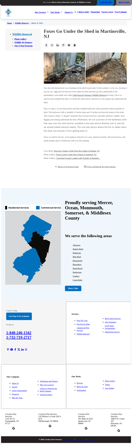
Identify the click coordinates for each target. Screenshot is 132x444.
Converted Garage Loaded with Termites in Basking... (78, 158)
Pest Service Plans (83, 324)
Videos (107, 385)
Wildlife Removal (22, 34)
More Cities (73, 288)
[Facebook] (15, 349)
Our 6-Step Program (23, 46)
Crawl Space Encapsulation (110, 327)
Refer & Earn (124, 2)
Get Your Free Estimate (19, 316)
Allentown (76, 245)
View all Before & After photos (101, 167)
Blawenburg (77, 265)
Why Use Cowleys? (47, 385)
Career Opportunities (19, 391)
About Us (68, 12)
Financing (95, 12)
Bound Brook (77, 268)
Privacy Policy (68, 440)
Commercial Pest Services (83, 329)
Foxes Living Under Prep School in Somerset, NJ (76, 155)
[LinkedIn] (22, 349)
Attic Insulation (110, 322)
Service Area (107, 12)
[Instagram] (26, 349)
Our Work (55, 12)
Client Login (82, 12)
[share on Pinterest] (63, 45)
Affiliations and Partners (49, 381)
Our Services (40, 12)
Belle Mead (77, 257)
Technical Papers (46, 395)
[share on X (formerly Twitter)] (52, 45)
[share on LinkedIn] (58, 45)
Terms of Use (80, 440)
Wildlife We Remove (23, 42)
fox (56, 92)
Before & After (82, 387)
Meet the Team (17, 398)
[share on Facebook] (46, 45)
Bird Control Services (113, 319)
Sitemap (90, 440)
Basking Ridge (78, 249)
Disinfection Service (112, 332)
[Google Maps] (13, 428)
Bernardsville (77, 261)
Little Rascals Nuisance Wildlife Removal (90, 95)
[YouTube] (11, 349)
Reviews (80, 383)
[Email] (69, 45)
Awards (14, 387)
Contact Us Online (12, 311)
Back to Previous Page (68, 167)
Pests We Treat (82, 321)
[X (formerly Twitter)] (18, 349)
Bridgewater (77, 272)
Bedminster (77, 253)
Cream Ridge (77, 280)
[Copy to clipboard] (75, 45)
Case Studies (109, 388)
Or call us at (10, 325)
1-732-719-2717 (18, 337)
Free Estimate (121, 12)
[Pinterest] (8, 349)
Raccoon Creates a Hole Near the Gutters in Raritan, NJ (77, 151)
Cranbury (76, 276)
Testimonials (81, 390)
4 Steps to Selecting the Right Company (48, 390)
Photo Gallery (20, 39)
